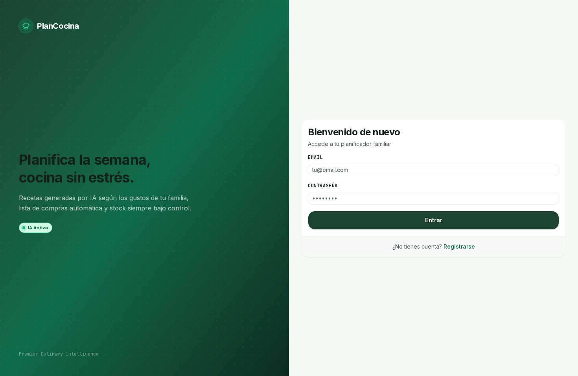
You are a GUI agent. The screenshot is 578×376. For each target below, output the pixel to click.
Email (315, 157)
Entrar (433, 220)
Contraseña (323, 185)
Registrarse (459, 246)
